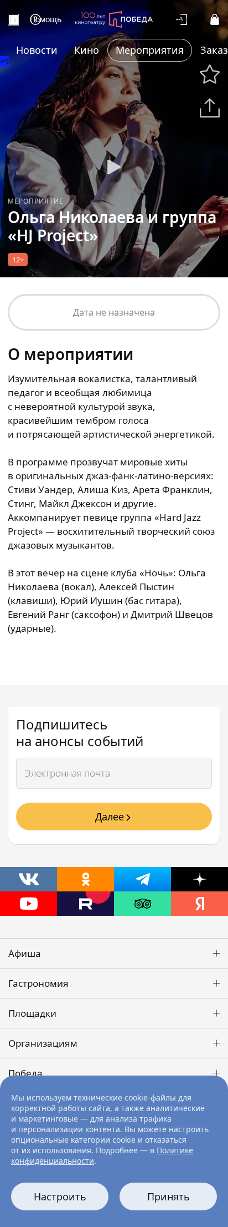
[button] (114, 953)
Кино (86, 50)
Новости (37, 50)
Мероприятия (150, 50)
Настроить (60, 1196)
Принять (168, 1196)
